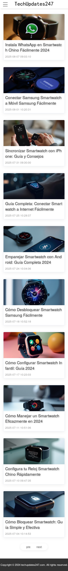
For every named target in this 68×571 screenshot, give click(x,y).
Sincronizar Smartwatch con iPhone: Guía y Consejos (33, 153)
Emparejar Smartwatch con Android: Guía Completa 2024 (33, 259)
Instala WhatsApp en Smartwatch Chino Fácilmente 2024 (33, 47)
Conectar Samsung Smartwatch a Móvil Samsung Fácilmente (33, 100)
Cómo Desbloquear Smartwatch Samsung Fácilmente (33, 312)
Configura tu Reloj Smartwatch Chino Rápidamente (32, 471)
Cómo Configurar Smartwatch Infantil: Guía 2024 (33, 365)
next (39, 547)
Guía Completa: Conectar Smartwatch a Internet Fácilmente (33, 206)
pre (28, 547)
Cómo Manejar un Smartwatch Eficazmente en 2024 (32, 418)
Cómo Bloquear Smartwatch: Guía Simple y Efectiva (34, 524)
